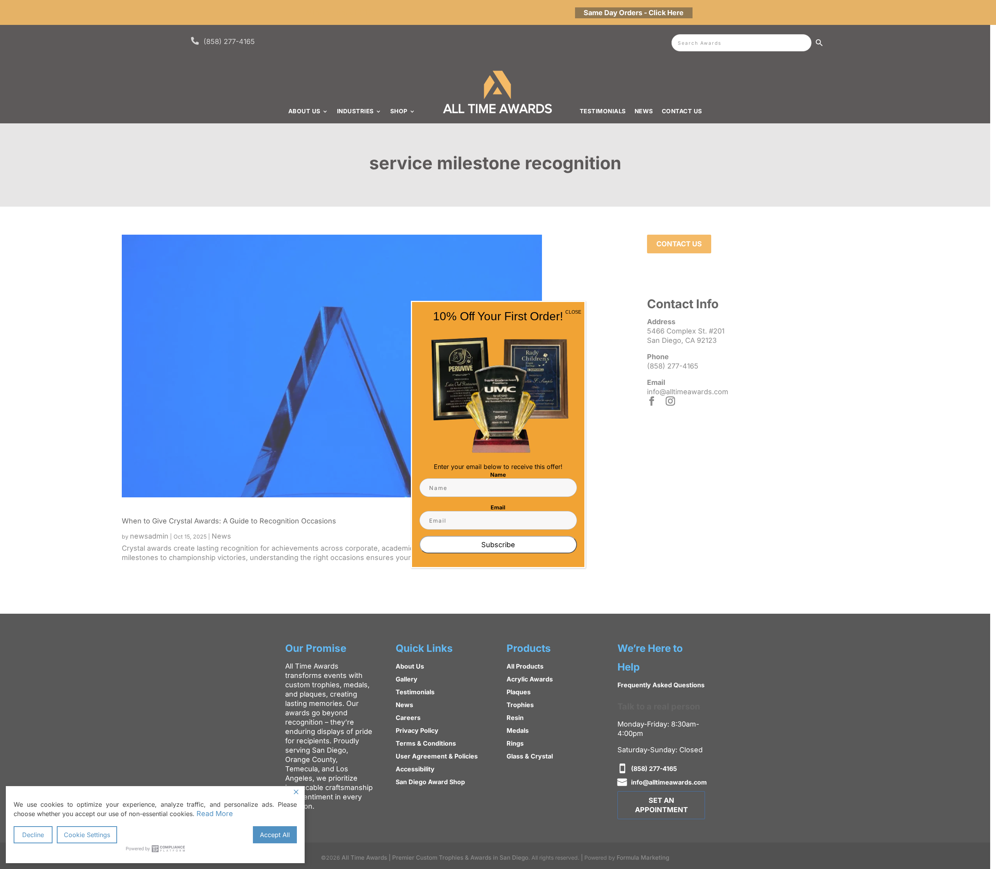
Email (498, 507)
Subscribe (498, 545)
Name (498, 474)
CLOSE (573, 312)
